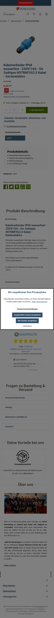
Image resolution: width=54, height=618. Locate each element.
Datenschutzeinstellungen (27, 309)
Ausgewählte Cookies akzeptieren (27, 315)
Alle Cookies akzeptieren (27, 320)
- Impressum (27, 325)
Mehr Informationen (39, 301)
